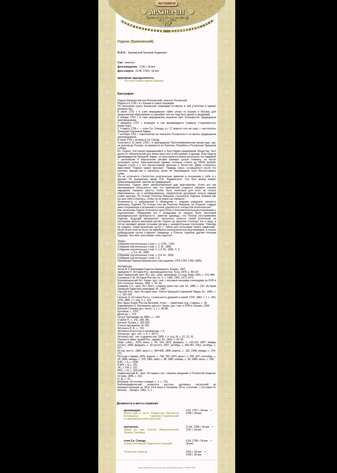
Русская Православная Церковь (144, 80)
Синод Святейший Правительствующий (148, 443)
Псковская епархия (135, 451)
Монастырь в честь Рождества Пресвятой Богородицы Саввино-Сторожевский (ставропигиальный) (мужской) (151, 416)
